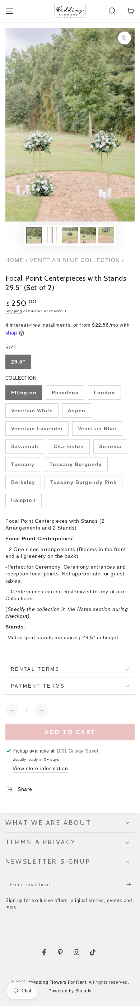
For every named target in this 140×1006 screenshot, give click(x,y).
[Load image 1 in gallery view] (34, 235)
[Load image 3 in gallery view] (70, 235)
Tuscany (22, 464)
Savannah (24, 446)
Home (14, 260)
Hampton (23, 500)
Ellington (24, 392)
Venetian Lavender (37, 428)
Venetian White (32, 410)
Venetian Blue (97, 428)
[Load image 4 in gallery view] (88, 235)
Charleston (68, 446)
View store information (40, 768)
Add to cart (70, 731)
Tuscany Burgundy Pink (83, 482)
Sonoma (110, 446)
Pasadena (65, 392)
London (104, 392)
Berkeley (23, 482)
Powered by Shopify (70, 990)
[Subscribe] (130, 885)
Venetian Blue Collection (75, 260)
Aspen (76, 410)
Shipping (13, 311)
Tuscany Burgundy (76, 464)
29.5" (18, 362)
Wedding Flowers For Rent (57, 982)
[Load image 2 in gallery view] (52, 235)
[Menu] (9, 11)
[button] (112, 11)
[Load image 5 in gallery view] (106, 235)
